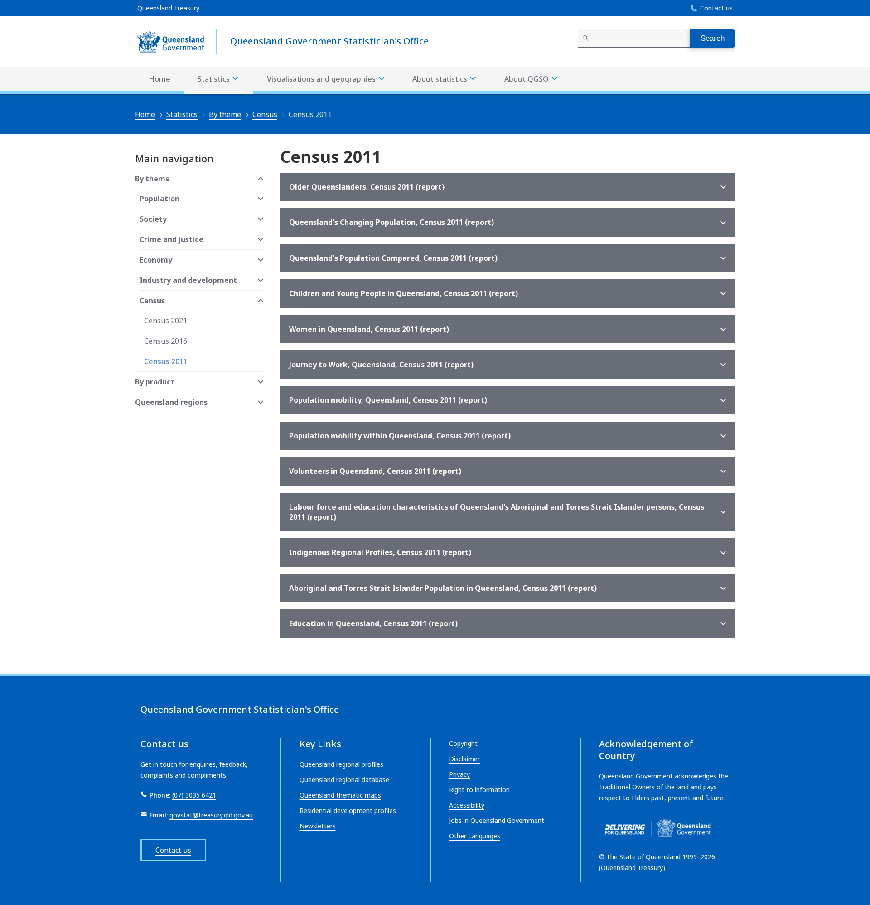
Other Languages (474, 836)
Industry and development (188, 280)
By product (154, 382)
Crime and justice (171, 239)
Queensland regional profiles (341, 764)
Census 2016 (165, 341)
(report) (367, 187)
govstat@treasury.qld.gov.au (211, 815)
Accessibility (466, 805)
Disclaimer (464, 758)
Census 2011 (166, 361)
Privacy (459, 774)
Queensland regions (171, 402)
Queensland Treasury (168, 8)
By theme (225, 114)
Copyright (463, 743)
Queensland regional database (344, 779)
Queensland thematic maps (340, 795)
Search (713, 38)
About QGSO (527, 79)
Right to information (479, 789)
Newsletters (318, 826)
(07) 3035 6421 (194, 795)
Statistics (215, 79)
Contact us (716, 8)
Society (153, 219)
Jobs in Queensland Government (496, 820)
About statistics (440, 79)
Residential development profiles (348, 810)
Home (159, 79)
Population (159, 199)
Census (264, 114)
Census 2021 (165, 321)
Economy (156, 260)
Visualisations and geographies (322, 79)
